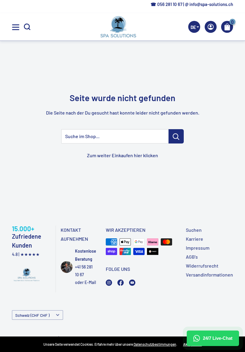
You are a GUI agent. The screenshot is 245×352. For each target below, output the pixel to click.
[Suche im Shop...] (176, 136)
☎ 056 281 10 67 (166, 4)
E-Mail (90, 282)
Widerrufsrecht (202, 265)
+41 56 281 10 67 (84, 270)
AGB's (192, 257)
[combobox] (223, 64)
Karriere (194, 239)
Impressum (197, 248)
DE (222, 64)
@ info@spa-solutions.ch (209, 4)
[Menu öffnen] (15, 27)
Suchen (194, 230)
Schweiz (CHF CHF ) (32, 315)
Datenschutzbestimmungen (155, 344)
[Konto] (211, 27)
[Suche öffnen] (27, 27)
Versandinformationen (209, 274)
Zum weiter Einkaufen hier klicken (122, 155)
